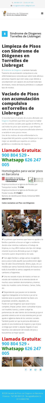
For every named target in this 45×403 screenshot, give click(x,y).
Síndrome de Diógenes (12, 70)
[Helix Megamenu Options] (42, 13)
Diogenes (5, 121)
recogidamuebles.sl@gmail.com (24, 6)
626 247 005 (29, 3)
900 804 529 (18, 3)
